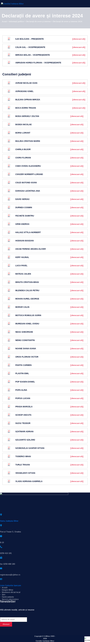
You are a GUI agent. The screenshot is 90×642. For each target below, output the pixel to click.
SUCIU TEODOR (22, 423)
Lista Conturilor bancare (10, 585)
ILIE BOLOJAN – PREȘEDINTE (29, 39)
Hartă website (8, 597)
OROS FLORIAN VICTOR (26, 357)
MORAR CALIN (22, 307)
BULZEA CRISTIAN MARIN (27, 141)
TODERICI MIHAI (23, 456)
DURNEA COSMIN (23, 207)
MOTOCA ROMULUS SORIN (28, 315)
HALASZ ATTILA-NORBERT (28, 232)
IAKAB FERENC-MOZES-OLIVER (30, 249)
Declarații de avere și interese (38, 21)
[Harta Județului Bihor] (1, 515)
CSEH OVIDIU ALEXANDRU (28, 166)
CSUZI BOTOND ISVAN (26, 183)
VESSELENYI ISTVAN (25, 473)
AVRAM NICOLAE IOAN (26, 83)
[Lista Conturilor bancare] (1, 579)
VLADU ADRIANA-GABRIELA (28, 481)
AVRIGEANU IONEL (24, 91)
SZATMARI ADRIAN (24, 431)
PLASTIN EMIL (22, 373)
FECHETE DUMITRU (24, 216)
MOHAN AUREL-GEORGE (27, 299)
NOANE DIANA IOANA (25, 348)
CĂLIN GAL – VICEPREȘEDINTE (30, 47)
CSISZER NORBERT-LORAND (29, 174)
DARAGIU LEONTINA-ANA (27, 191)
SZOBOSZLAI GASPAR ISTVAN (29, 448)
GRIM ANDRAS (22, 224)
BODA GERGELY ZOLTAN (27, 116)
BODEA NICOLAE (23, 124)
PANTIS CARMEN (23, 365)
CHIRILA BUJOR (23, 149)
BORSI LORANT (22, 133)
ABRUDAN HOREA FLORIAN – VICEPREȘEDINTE (38, 63)
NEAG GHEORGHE (24, 332)
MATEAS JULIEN (23, 274)
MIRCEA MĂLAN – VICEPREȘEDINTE (32, 55)
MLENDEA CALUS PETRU (27, 290)
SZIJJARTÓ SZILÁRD (25, 440)
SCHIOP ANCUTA (23, 415)
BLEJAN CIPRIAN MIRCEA (27, 100)
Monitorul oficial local (11, 592)
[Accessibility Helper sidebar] (87, 639)
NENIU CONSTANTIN (25, 340)
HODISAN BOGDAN (24, 241)
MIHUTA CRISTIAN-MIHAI (27, 282)
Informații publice (16, 21)
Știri (3, 594)
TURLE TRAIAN (22, 465)
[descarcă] (79, 39)
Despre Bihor (7, 590)
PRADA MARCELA (23, 407)
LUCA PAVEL (21, 265)
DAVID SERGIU (22, 199)
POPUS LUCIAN (22, 398)
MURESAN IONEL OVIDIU (27, 324)
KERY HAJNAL (22, 257)
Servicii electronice (10, 599)
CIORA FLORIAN (23, 158)
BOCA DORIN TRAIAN (25, 108)
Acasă (4, 21)
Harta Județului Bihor (9, 521)
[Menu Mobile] (82, 3)
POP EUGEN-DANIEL (25, 382)
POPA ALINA (21, 390)
